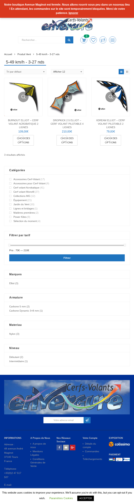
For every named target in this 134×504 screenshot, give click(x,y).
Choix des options (23, 140)
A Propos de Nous (40, 438)
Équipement (20, 200)
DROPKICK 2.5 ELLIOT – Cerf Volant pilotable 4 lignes (67, 124)
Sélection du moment (25, 221)
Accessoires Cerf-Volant (26, 179)
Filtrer (67, 257)
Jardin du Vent (21, 204)
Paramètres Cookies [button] (61, 498)
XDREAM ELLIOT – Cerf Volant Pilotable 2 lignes (110, 124)
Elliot (11, 283)
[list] (127, 71)
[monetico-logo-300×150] (119, 459)
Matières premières (24, 212)
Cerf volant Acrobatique (26, 187)
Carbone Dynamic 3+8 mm (24, 310)
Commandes (92, 451)
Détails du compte (89, 445)
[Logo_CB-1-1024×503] (112, 459)
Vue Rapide (23, 97)
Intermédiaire (16, 361)
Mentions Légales (36, 453)
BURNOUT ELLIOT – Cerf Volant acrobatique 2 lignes (23, 124)
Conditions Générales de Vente (37, 462)
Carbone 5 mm (17, 306)
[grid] (121, 71)
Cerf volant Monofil (23, 191)
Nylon (12, 333)
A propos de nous (38, 445)
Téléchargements (92, 459)
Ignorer (73, 13)
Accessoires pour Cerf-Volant (29, 183)
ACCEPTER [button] (85, 498)
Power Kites (20, 216)
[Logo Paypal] (126, 459)
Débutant (14, 357)
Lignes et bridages (23, 208)
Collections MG (21, 196)
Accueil (8, 54)
